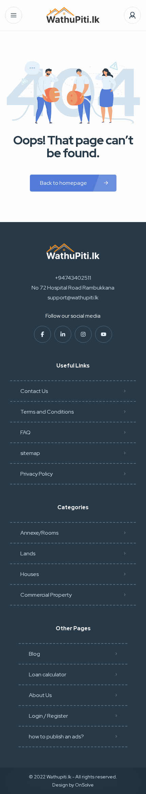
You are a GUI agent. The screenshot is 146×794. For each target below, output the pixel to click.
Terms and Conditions (47, 411)
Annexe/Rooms (39, 532)
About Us (40, 695)
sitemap (30, 453)
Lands (27, 553)
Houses (29, 574)
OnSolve (84, 785)
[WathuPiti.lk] (73, 15)
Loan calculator (47, 674)
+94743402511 (73, 277)
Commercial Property (46, 594)
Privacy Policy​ (36, 473)
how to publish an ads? (56, 736)
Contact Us (34, 391)
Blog (34, 653)
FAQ (25, 432)
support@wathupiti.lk (73, 297)
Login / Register (48, 715)
